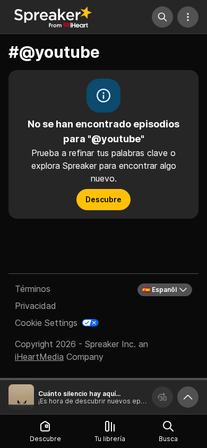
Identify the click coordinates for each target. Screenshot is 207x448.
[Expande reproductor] (188, 397)
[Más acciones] (188, 17)
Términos (32, 288)
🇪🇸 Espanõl (159, 290)
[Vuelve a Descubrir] (53, 17)
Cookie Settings (46, 322)
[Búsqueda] (162, 17)
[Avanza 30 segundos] (162, 397)
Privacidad (35, 305)
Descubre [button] (103, 199)
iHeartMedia (39, 356)
